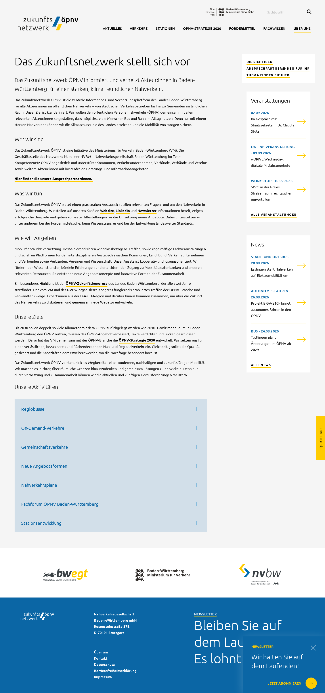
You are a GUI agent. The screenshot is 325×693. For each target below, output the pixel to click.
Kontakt (100, 658)
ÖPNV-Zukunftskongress (86, 283)
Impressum (103, 676)
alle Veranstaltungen (274, 214)
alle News (261, 365)
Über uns (101, 651)
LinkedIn (123, 210)
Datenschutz (104, 664)
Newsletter (147, 210)
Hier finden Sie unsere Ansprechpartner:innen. (54, 178)
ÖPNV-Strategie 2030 (137, 340)
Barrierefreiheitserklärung (115, 670)
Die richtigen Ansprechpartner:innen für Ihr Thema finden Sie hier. (278, 68)
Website (107, 210)
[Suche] (308, 12)
